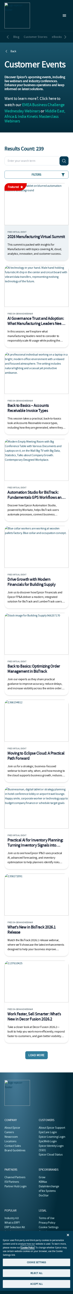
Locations (10, 1141)
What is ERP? (12, 1223)
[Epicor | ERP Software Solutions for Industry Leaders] (17, 15)
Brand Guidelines (14, 1150)
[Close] (68, 1235)
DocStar (43, 1195)
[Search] (64, 160)
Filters (36, 175)
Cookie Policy (27, 1247)
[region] (36, 1261)
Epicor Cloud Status (51, 1154)
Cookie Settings (49, 1227)
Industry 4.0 (11, 1218)
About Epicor (12, 1128)
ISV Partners (11, 1182)
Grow (42, 1177)
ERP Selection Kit (14, 1227)
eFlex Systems (47, 1191)
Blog (16, 37)
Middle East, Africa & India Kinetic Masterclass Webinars (34, 116)
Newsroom (11, 1137)
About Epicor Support (52, 1128)
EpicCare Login (48, 1132)
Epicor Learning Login (52, 1137)
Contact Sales (12, 1146)
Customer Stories (35, 37)
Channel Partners (14, 1177)
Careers (9, 1132)
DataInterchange (49, 1186)
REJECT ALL (36, 1273)
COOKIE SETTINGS (36, 1262)
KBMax (43, 1182)
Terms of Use (46, 1218)
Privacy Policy (47, 1223)
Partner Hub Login (15, 1186)
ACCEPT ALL (36, 1283)
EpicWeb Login (48, 1141)
